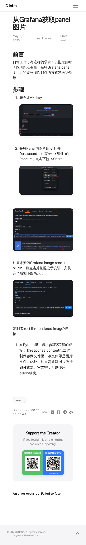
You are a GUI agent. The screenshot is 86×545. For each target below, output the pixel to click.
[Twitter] (52, 412)
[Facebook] (58, 412)
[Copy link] (71, 412)
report (19, 400)
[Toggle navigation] (75, 6)
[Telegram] (65, 412)
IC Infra (11, 6)
